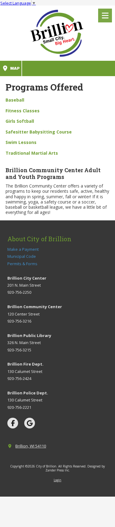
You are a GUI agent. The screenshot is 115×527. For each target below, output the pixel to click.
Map (14, 68)
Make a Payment (23, 249)
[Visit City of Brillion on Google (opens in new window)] (29, 423)
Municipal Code (21, 256)
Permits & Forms (22, 263)
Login (57, 480)
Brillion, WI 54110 (30, 446)
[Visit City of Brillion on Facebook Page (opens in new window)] (12, 423)
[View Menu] (105, 15)
